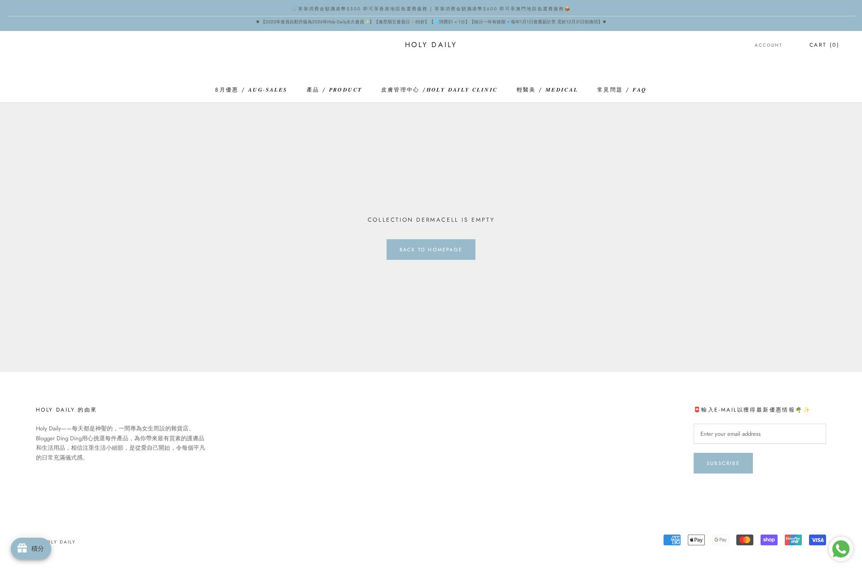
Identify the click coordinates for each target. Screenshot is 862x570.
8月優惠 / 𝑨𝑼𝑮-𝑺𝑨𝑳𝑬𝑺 (251, 90)
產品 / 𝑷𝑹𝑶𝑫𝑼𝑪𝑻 (334, 90)
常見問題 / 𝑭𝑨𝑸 (622, 90)
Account (769, 45)
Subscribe (723, 463)
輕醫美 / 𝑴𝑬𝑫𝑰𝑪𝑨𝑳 (547, 90)
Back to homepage (431, 249)
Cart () (824, 45)
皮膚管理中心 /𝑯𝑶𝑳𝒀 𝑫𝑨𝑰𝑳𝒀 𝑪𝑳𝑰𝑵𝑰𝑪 (439, 90)
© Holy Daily (56, 542)
